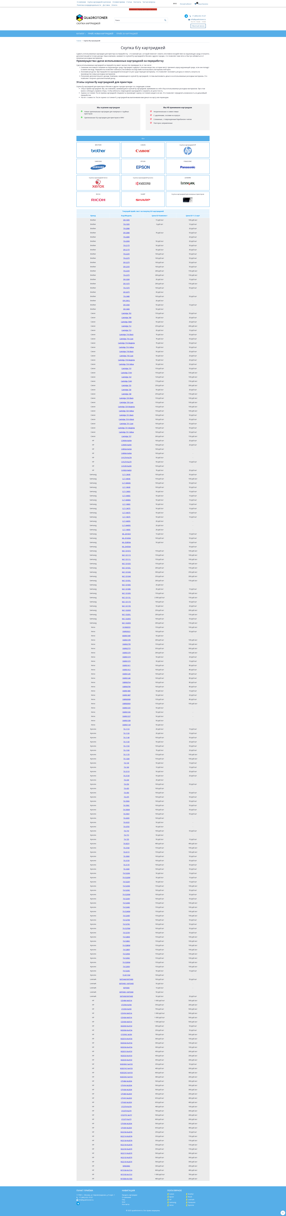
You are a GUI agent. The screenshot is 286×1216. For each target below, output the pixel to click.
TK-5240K (126, 903)
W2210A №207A (126, 1132)
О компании (81, 2)
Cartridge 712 (126, 326)
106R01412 (126, 670)
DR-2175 (126, 250)
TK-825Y (126, 843)
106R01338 (126, 720)
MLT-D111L (126, 559)
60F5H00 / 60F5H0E (126, 983)
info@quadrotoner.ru (198, 19)
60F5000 (126, 988)
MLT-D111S (126, 555)
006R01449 (126, 636)
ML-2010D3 (126, 534)
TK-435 (126, 788)
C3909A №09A (126, 440)
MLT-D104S (126, 572)
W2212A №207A (126, 1140)
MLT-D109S (126, 593)
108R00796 (126, 687)
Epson (171, 1197)
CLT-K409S (126, 521)
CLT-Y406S (126, 504)
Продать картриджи (129, 1195)
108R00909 (126, 703)
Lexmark (191, 1199)
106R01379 (126, 653)
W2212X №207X (126, 1157)
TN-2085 (126, 237)
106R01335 (126, 708)
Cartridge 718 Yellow (126, 364)
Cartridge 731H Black (126, 419)
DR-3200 (126, 279)
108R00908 (126, 699)
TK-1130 (126, 742)
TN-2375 (126, 275)
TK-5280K (126, 937)
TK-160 (126, 767)
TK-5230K (126, 886)
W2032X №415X (126, 1056)
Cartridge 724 (126, 377)
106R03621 (126, 631)
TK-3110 (126, 771)
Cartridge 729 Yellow (126, 411)
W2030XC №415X (126, 1064)
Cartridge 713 (126, 330)
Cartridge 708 (126, 317)
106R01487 (126, 695)
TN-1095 (126, 224)
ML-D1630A (126, 538)
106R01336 (126, 712)
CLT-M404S (126, 483)
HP (170, 1199)
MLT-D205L (126, 614)
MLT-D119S (126, 606)
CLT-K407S (126, 513)
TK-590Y (126, 814)
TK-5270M (126, 928)
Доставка (106, 5)
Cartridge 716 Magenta (126, 343)
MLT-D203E (126, 610)
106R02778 (126, 644)
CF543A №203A (126, 1123)
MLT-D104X (126, 576)
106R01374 (126, 657)
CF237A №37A (126, 1106)
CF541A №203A (126, 1085)
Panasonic (192, 1202)
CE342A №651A (126, 1017)
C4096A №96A (126, 453)
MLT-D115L (126, 597)
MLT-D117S (126, 602)
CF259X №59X (126, 1009)
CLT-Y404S (126, 487)
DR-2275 (126, 262)
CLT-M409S (126, 525)
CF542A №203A (126, 1090)
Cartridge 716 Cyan (126, 339)
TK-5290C (126, 958)
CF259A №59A (126, 1005)
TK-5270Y (126, 933)
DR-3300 (126, 305)
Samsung (172, 1202)
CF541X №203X (126, 1098)
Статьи (129, 2)
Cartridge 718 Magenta (126, 360)
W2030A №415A (126, 1030)
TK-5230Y (126, 899)
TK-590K (126, 801)
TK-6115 (126, 852)
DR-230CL (126, 301)
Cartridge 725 (126, 385)
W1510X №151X (126, 1174)
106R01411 (126, 665)
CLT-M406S (126, 500)
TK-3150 (126, 860)
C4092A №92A (126, 449)
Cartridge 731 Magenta (126, 428)
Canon (171, 1194)
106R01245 (126, 674)
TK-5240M (126, 911)
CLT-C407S (126, 508)
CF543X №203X (126, 1128)
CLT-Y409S (126, 530)
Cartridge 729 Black (126, 398)
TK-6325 (126, 822)
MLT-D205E (126, 623)
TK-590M (126, 810)
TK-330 (126, 780)
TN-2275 (126, 258)
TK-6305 (126, 818)
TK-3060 (126, 856)
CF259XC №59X (126, 1034)
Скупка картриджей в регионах (99, 2)
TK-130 (126, 763)
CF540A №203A (126, 1081)
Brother (191, 1194)
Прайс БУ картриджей (127, 33)
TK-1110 (126, 729)
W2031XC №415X (126, 1068)
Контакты (137, 2)
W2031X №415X (126, 1051)
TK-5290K (126, 954)
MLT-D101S (126, 551)
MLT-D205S (126, 619)
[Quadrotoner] (91, 19)
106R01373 (126, 661)
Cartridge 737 (126, 436)
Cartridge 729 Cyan (126, 402)
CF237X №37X (126, 1111)
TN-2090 (126, 241)
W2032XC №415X (126, 1073)
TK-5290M (126, 962)
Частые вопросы (149, 2)
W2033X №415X (126, 1060)
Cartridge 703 (126, 313)
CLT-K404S (126, 479)
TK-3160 (126, 848)
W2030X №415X (126, 1026)
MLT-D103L (126, 568)
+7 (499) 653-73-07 (198, 16)
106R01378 (126, 640)
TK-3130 (126, 776)
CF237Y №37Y (126, 1119)
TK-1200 (126, 759)
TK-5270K (126, 920)
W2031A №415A (126, 1039)
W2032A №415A (126, 1043)
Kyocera (191, 1205)
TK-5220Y (126, 882)
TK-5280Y (126, 950)
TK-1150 (126, 746)
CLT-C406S (126, 491)
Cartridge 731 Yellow (126, 432)
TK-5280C (126, 941)
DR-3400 (126, 309)
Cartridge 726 (126, 390)
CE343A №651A (126, 1022)
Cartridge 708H (126, 322)
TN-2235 (126, 254)
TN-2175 (126, 245)
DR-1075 (126, 284)
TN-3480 (126, 296)
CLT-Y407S (126, 517)
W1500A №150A (126, 1179)
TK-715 (126, 835)
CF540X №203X (126, 1094)
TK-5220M (126, 877)
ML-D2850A (126, 542)
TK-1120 (126, 733)
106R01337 (126, 716)
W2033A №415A (126, 1047)
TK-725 (126, 839)
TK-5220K (126, 873)
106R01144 (126, 725)
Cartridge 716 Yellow (126, 347)
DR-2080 (126, 233)
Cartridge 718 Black (126, 351)
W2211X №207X (126, 1153)
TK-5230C (126, 890)
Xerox (171, 1205)
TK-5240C (126, 907)
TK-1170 (126, 754)
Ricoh (190, 1197)
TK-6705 (126, 827)
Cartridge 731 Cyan (126, 424)
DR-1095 (126, 220)
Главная (78, 41)
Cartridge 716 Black (126, 334)
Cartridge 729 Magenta (126, 407)
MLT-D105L (126, 580)
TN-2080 (126, 228)
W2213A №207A (126, 1145)
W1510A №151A (126, 1170)
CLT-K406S (126, 496)
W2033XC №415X (126, 1077)
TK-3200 (126, 869)
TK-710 (126, 831)
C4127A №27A (126, 457)
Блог (123, 1202)
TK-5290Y (126, 966)
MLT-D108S (126, 589)
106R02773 (126, 648)
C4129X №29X (126, 466)
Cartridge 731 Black (126, 415)
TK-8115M (126, 975)
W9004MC (126, 1166)
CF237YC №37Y (126, 1115)
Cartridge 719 (126, 368)
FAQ (123, 1200)
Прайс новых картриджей (100, 33)
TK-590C (126, 805)
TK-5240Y (126, 916)
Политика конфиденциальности (89, 5)
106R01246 (126, 678)
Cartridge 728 (126, 394)
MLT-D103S (126, 564)
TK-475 (126, 797)
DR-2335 (126, 267)
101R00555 (126, 627)
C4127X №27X (126, 462)
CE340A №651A (126, 1000)
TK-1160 (126, 750)
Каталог (80, 33)
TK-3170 (126, 865)
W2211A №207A (126, 1136)
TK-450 (126, 793)
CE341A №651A (126, 1013)
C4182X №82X (126, 470)
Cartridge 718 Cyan (126, 356)
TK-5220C (126, 971)
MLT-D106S (126, 585)
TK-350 (126, 784)
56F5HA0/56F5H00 (126, 979)
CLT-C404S (126, 474)
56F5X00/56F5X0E (126, 996)
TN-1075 (126, 288)
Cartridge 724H (126, 381)
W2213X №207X (126, 1162)
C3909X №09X (126, 445)
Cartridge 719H (126, 373)
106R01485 (126, 691)
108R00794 (126, 682)
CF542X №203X (126, 1102)
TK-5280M (126, 945)
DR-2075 (126, 292)
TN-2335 (126, 271)
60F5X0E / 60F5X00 (126, 992)
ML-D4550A (126, 547)
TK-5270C (126, 924)
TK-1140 (126, 737)
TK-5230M (126, 894)
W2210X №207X (126, 1149)
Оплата (114, 5)
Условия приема (119, 2)
